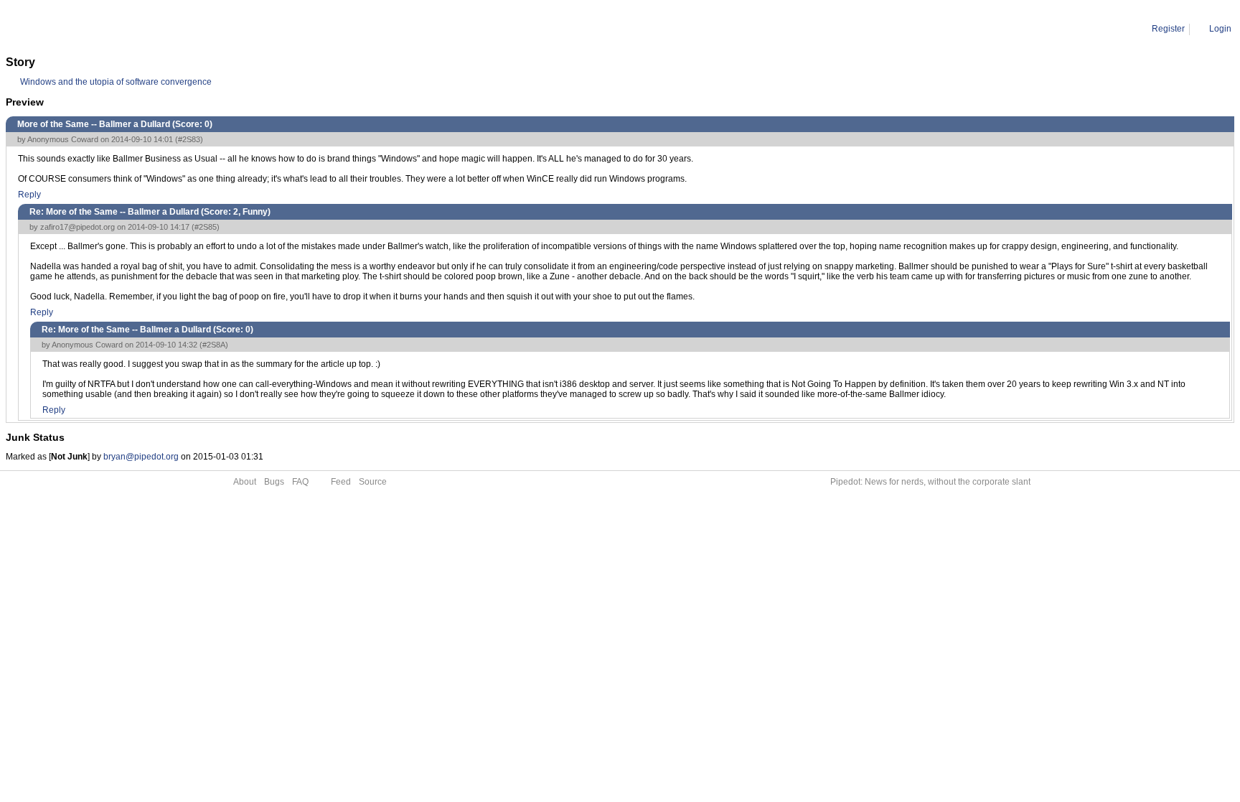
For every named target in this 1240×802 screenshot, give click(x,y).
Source (373, 482)
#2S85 (205, 227)
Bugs (274, 482)
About (244, 482)
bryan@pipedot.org (141, 457)
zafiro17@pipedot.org (77, 227)
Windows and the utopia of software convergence (116, 82)
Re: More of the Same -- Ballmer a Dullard (189, 29)
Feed (341, 482)
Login (1220, 29)
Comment (79, 29)
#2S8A (213, 344)
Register (1168, 29)
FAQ (300, 482)
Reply (29, 195)
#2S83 (189, 139)
